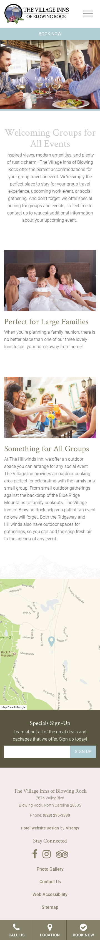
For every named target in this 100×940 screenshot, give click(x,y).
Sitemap (50, 907)
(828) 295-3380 (56, 815)
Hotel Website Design (40, 828)
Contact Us (50, 881)
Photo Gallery (50, 869)
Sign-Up (83, 751)
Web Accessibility (50, 894)
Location (50, 935)
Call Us (17, 935)
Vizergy (72, 828)
